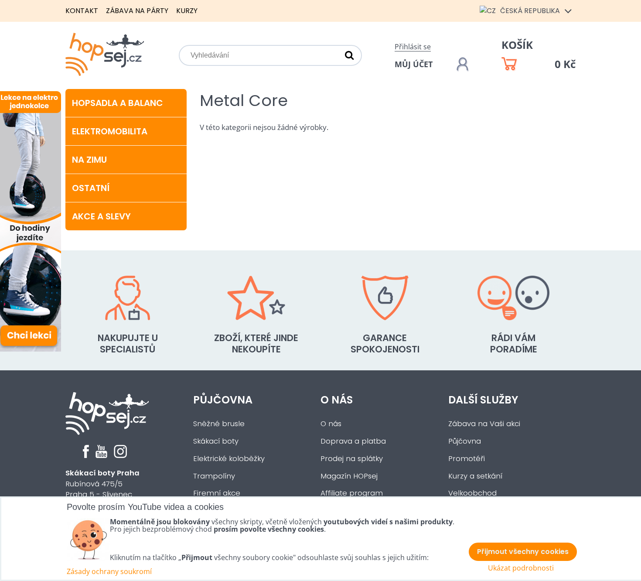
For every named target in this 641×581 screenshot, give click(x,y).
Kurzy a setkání (475, 476)
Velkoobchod (472, 493)
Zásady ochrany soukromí (109, 571)
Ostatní (90, 188)
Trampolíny (214, 476)
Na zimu (89, 160)
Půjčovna (222, 400)
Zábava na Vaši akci (484, 424)
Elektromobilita (109, 131)
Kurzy (187, 11)
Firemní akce (216, 493)
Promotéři (466, 459)
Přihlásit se (413, 46)
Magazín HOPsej (349, 476)
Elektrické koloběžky (229, 459)
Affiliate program (351, 493)
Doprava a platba (353, 441)
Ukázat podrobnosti (521, 568)
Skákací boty (216, 441)
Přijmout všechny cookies (523, 552)
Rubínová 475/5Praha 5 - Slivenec (102, 484)
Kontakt (81, 11)
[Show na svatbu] (56, 351)
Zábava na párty (137, 11)
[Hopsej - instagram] (120, 456)
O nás (336, 400)
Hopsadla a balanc (117, 103)
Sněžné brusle (219, 424)
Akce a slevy (101, 216)
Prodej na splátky (351, 459)
